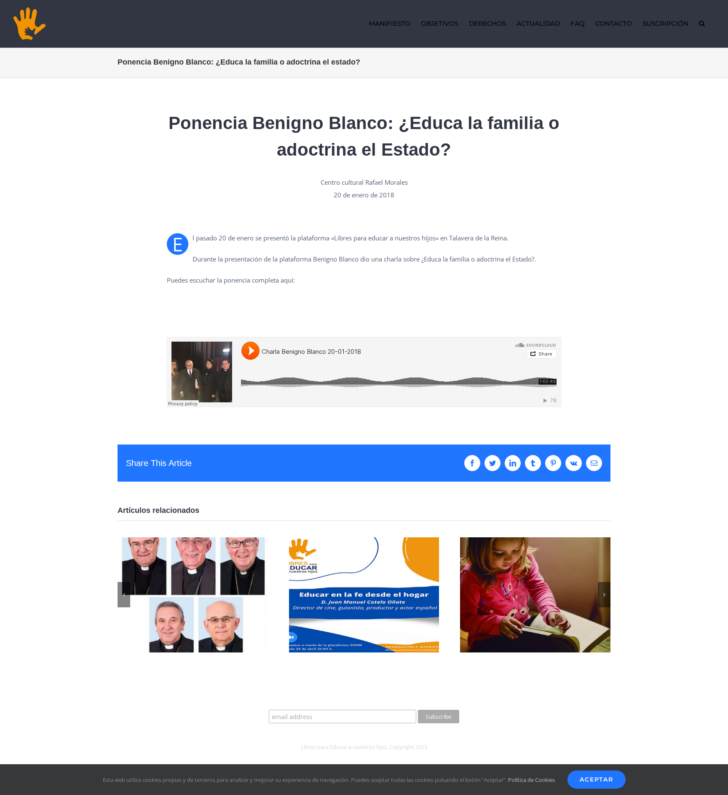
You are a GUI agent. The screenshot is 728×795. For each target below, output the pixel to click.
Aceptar (596, 779)
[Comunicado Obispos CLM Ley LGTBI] (193, 541)
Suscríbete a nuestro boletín (364, 701)
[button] (702, 23)
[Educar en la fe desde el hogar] (364, 541)
